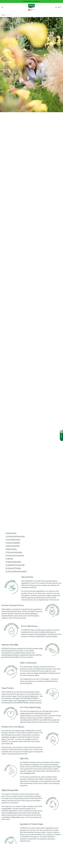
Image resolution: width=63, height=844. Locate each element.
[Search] (56, 7)
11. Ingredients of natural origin (15, 565)
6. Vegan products (11, 549)
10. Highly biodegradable (13, 562)
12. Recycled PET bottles (13, 568)
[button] (2, 7)
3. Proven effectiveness (13, 539)
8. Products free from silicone (15, 555)
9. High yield (9, 558)
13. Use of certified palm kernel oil (16, 571)
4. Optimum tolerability (13, 543)
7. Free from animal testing (14, 552)
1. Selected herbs (11, 533)
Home (3, 15)
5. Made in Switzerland (13, 546)
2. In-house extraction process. (15, 536)
